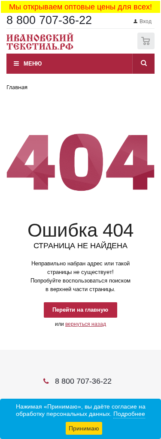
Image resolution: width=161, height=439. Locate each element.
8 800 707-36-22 (49, 20)
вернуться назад (85, 324)
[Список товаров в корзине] (147, 47)
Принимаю (84, 428)
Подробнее (129, 413)
